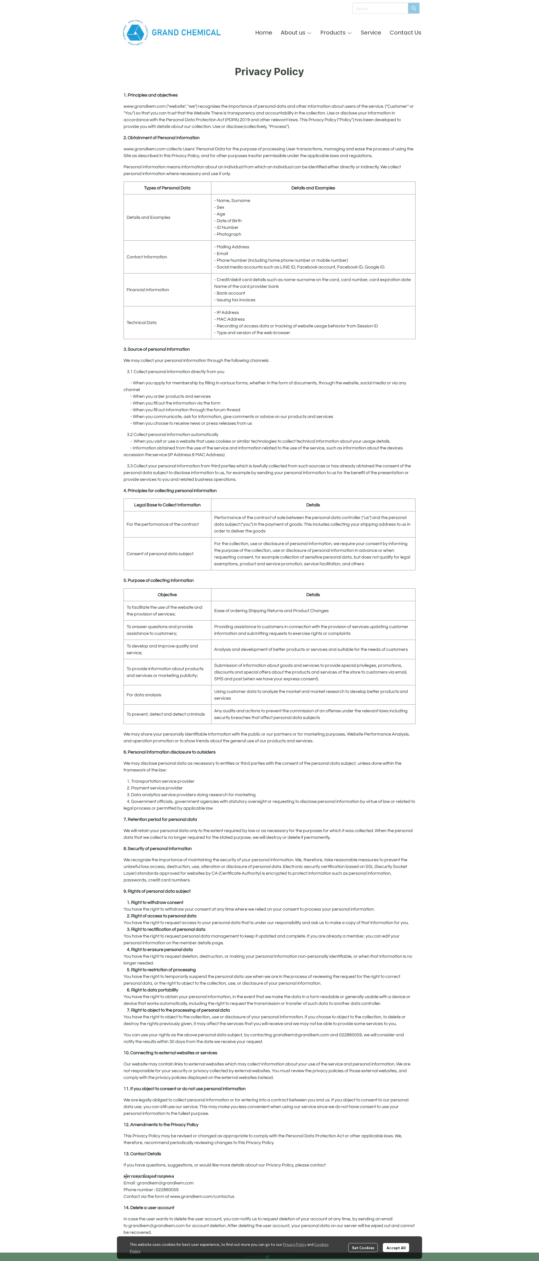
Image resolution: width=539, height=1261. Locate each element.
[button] (386, 8)
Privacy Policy (294, 1244)
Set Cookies (363, 1247)
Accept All (396, 1247)
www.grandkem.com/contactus (202, 1196)
